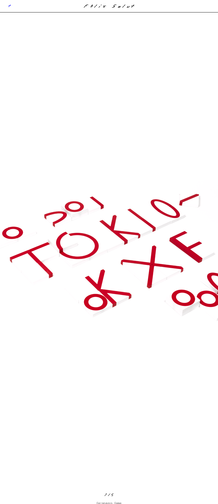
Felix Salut (109, 7)
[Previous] (54, 253)
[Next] (163, 253)
